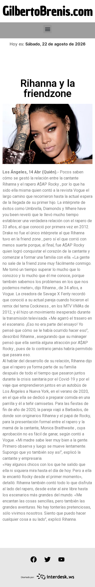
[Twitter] (47, 559)
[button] (47, 29)
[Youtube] (61, 559)
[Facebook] (33, 559)
